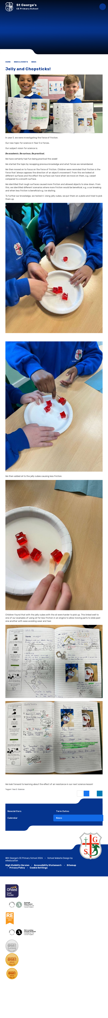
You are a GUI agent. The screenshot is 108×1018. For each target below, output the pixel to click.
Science (21, 789)
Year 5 (14, 789)
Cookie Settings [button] (39, 867)
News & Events (21, 62)
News (33, 62)
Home (8, 62)
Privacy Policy (17, 867)
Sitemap (71, 865)
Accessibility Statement (47, 865)
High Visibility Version (17, 865)
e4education (11, 860)
